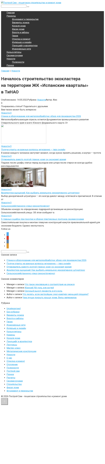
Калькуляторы (14, 52)
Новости (11, 58)
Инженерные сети (21, 49)
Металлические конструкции (21, 351)
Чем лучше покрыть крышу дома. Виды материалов (50, 297)
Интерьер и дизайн (21, 42)
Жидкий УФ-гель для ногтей (39, 287)
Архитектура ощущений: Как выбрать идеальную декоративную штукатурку (40, 192)
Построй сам (13, 371)
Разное (10, 65)
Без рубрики (13, 312)
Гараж (15, 35)
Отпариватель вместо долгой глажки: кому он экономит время (33, 159)
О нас (9, 358)
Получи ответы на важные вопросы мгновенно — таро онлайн (33, 149)
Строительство (14, 384)
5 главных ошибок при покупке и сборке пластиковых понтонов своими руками (42, 219)
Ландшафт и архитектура (24, 45)
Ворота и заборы (20, 32)
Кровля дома (19, 26)
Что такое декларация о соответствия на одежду (50, 284)
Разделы (11, 16)
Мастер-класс (14, 348)
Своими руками (15, 55)
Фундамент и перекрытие (25, 19)
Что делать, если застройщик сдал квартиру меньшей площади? (56, 294)
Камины (11, 335)
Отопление (12, 364)
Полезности (18, 62)
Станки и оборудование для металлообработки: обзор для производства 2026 (41, 116)
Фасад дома (18, 29)
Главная (11, 12)
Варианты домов (20, 22)
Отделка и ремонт (21, 39)
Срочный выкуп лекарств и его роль (43, 291)
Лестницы (12, 344)
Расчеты (11, 377)
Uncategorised (14, 308)
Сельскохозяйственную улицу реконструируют (25, 206)
